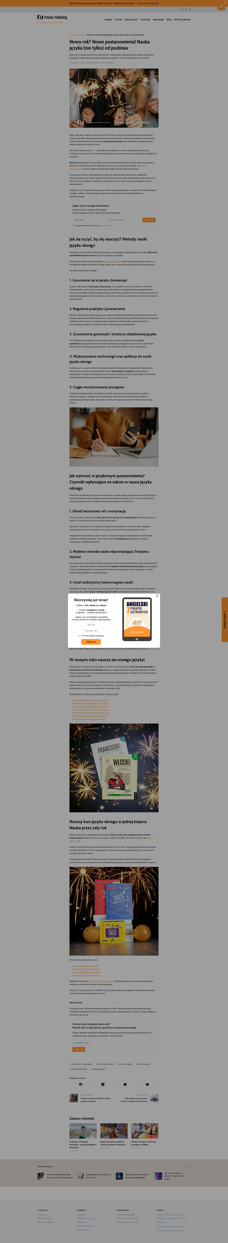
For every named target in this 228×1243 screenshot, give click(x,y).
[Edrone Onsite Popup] (114, 621)
